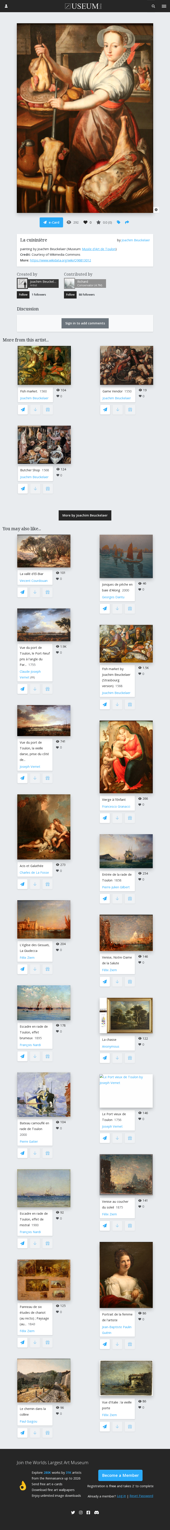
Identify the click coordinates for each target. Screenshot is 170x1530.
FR (32, 677)
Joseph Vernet (30, 766)
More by (85, 515)
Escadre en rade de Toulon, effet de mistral (34, 1219)
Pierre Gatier (29, 1141)
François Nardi (30, 1045)
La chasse (109, 1039)
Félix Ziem (27, 957)
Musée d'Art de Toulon (99, 249)
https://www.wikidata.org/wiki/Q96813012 (60, 260)
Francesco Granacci (116, 806)
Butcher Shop (30, 470)
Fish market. (29, 391)
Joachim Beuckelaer (136, 240)
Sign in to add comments (85, 323)
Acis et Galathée (31, 866)
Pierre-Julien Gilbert (116, 887)
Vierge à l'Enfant (114, 799)
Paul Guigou (28, 1421)
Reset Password (141, 1496)
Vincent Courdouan (34, 581)
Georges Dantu (113, 597)
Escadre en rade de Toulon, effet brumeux (34, 1032)
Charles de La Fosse (34, 872)
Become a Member (120, 1475)
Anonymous (110, 1046)
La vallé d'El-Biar (31, 574)
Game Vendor (112, 391)
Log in (121, 1496)
